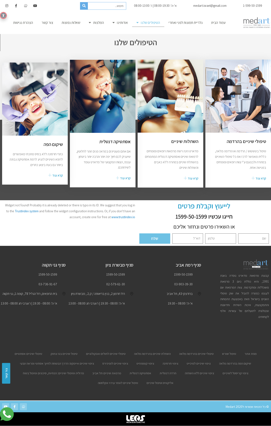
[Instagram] (6, 6)
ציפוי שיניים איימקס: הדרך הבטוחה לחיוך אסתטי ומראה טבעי (57, 363)
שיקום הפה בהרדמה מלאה (235, 363)
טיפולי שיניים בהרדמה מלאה (196, 354)
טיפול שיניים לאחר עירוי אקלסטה (118, 383)
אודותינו (122, 22)
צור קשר (47, 22)
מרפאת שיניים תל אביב (106, 373)
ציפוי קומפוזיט (145, 363)
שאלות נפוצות (71, 22)
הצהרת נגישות (23, 22)
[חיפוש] (84, 6)
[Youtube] (35, 6)
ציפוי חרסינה (170, 363)
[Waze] (25, 6)
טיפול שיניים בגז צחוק (64, 354)
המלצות (98, 22)
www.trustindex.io (123, 217)
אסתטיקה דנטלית (140, 373)
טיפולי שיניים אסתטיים (28, 354)
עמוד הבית (218, 22)
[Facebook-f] (16, 6)
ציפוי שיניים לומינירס (115, 363)
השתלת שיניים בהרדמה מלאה (152, 354)
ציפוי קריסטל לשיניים (235, 373)
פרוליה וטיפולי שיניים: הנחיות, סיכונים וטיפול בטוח (53, 373)
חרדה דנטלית (168, 373)
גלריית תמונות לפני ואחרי (186, 22)
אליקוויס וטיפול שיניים (160, 383)
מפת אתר (251, 354)
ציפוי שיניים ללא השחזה (199, 373)
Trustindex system (27, 211)
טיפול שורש (229, 354)
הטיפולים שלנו (150, 22)
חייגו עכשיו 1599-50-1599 (204, 216)
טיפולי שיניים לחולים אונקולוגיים (106, 354)
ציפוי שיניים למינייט (199, 363)
